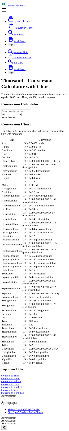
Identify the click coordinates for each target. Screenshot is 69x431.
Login (11, 44)
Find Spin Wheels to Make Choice (25, 412)
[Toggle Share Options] (4, 427)
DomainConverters (16, 5)
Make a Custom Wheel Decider (24, 409)
